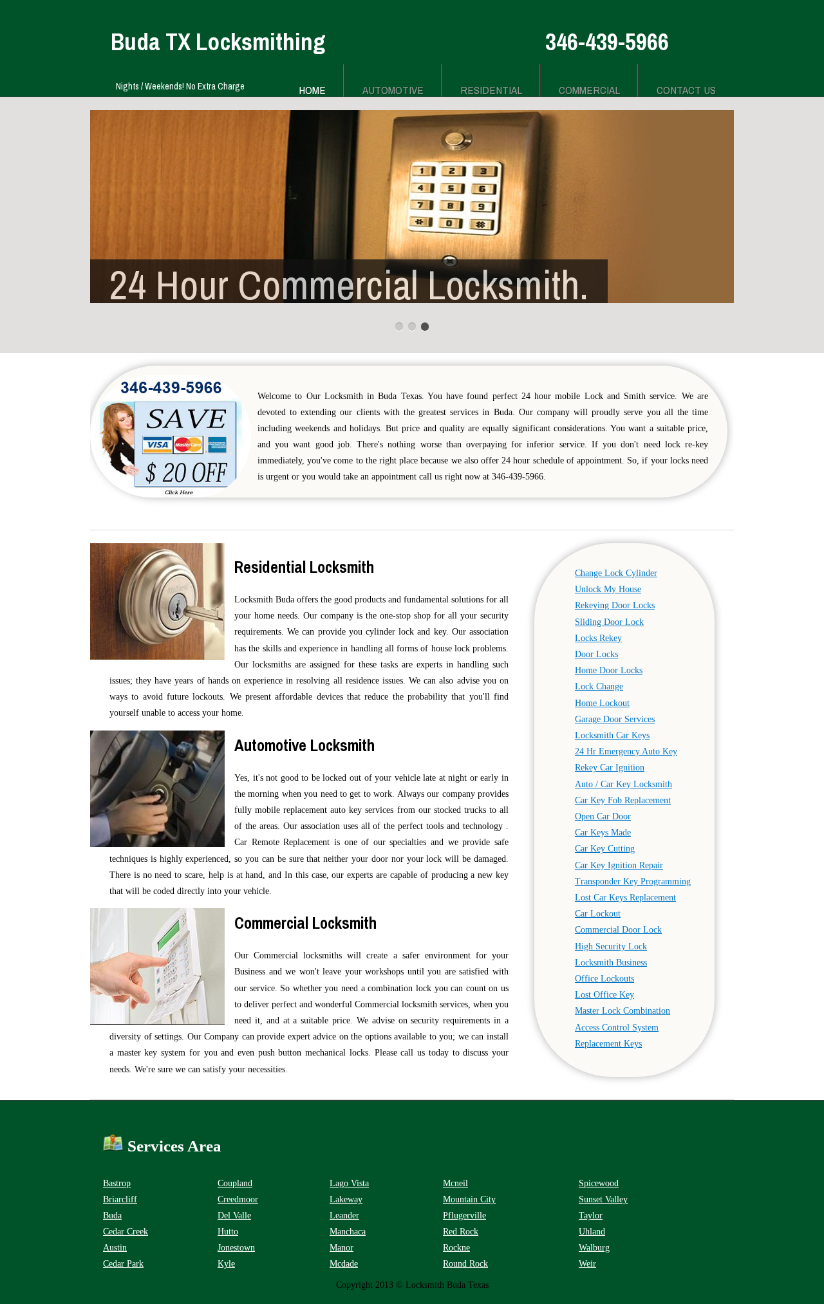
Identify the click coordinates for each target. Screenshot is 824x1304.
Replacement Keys (608, 1043)
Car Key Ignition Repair (619, 865)
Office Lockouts (604, 978)
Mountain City (469, 1199)
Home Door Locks (608, 670)
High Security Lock (611, 946)
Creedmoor (238, 1199)
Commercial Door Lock (618, 930)
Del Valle (234, 1215)
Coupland (235, 1183)
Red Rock (460, 1231)
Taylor (591, 1215)
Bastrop (117, 1183)
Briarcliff (120, 1199)
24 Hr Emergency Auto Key (626, 751)
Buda (112, 1215)
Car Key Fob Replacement (623, 800)
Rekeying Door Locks (615, 605)
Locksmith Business (611, 962)
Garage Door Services (615, 719)
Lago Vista (349, 1183)
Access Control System (617, 1027)
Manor (341, 1248)
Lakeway (346, 1199)
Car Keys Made (603, 832)
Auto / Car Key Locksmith (623, 784)
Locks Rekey (598, 638)
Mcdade (344, 1264)
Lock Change (599, 686)
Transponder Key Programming (633, 881)
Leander (344, 1215)
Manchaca (348, 1231)
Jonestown (236, 1248)
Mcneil (455, 1183)
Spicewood (599, 1183)
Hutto (228, 1231)
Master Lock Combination (622, 1011)
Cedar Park (123, 1264)
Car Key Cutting (605, 848)
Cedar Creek (125, 1231)
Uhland (592, 1231)
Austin (115, 1248)
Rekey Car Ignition (609, 767)
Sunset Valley (603, 1199)
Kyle (226, 1264)
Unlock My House (608, 589)
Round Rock (465, 1264)
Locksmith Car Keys (612, 735)
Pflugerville (464, 1215)
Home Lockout (602, 703)
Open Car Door (603, 816)
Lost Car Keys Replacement (625, 897)
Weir (587, 1264)
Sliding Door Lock (609, 622)
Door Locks (596, 654)
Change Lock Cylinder (616, 573)
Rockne (456, 1248)
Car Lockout (598, 913)
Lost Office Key (604, 995)
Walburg (594, 1248)
